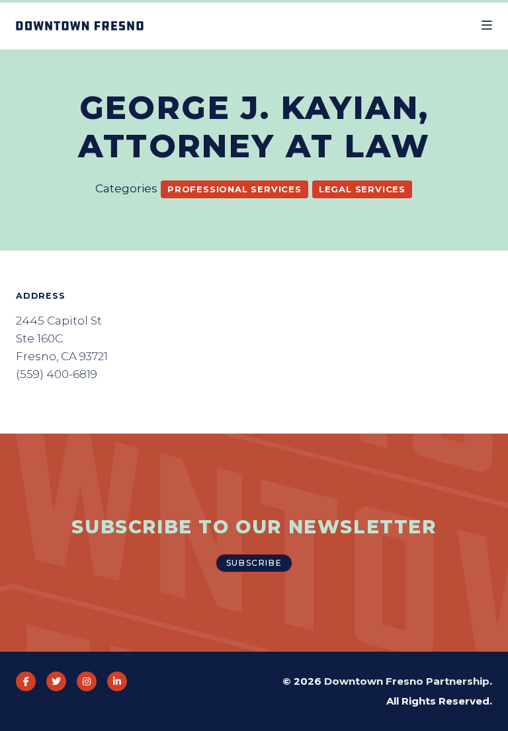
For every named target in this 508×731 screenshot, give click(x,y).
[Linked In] (117, 681)
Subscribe (254, 563)
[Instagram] (87, 681)
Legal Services (362, 189)
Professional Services (234, 189)
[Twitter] (56, 681)
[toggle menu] (487, 25)
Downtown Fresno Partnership (406, 681)
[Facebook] (26, 681)
